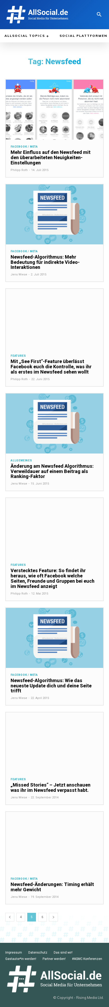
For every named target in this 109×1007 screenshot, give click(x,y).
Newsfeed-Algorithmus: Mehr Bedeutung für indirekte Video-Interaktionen (45, 262)
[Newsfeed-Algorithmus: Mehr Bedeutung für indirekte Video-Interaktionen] (54, 214)
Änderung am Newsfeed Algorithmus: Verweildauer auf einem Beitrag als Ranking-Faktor (52, 471)
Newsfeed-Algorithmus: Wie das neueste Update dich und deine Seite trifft (51, 686)
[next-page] (53, 917)
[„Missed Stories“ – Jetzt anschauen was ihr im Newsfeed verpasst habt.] (54, 742)
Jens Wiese (19, 274)
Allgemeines (21, 460)
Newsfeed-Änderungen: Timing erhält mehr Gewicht (52, 887)
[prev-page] (9, 917)
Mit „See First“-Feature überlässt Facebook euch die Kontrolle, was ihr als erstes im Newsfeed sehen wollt (51, 367)
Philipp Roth (19, 170)
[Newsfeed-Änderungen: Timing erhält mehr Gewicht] (54, 842)
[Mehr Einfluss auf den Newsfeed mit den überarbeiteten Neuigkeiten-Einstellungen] (54, 110)
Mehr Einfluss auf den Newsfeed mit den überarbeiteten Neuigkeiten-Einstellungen (50, 157)
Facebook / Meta (24, 146)
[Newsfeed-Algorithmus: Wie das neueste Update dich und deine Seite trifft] (54, 638)
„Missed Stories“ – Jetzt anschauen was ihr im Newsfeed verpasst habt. (50, 787)
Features (18, 356)
